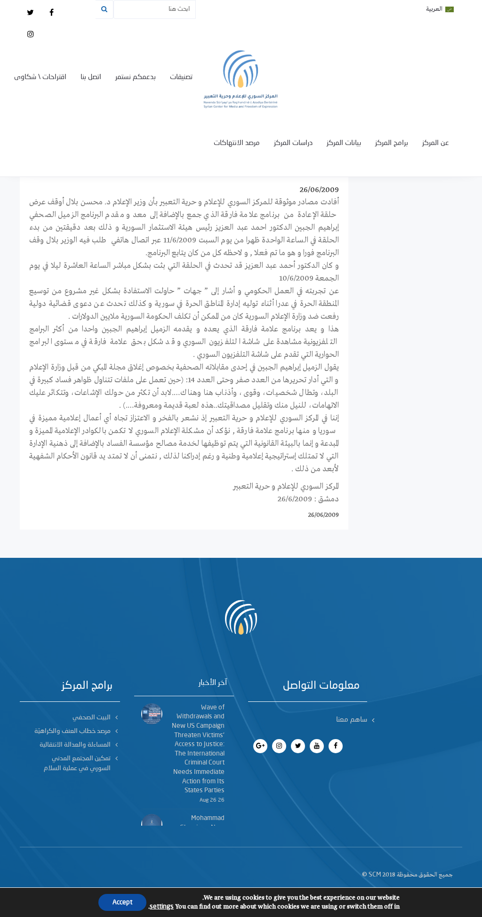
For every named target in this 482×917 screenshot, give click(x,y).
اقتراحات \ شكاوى (40, 77)
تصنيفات (181, 77)
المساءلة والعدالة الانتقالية (75, 744)
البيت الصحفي (91, 717)
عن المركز (435, 143)
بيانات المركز (344, 143)
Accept (122, 902)
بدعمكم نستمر (135, 77)
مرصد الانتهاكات (237, 143)
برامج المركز (391, 143)
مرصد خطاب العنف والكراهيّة (72, 731)
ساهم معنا (351, 720)
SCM (375, 874)
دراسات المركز (293, 143)
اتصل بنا (90, 77)
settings (162, 906)
